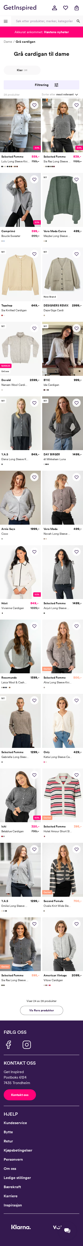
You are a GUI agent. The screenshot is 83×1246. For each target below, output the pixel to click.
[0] (65, 7)
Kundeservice (15, 1123)
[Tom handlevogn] (76, 7)
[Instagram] (26, 1044)
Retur (8, 1141)
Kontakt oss (20, 1095)
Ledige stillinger (17, 1178)
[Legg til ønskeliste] (34, 105)
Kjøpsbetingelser (18, 1150)
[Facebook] (8, 1044)
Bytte (8, 1132)
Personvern (13, 1159)
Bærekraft (12, 1187)
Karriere (11, 1196)
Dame (8, 41)
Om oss (10, 1168)
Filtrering (41, 85)
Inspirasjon (13, 1205)
